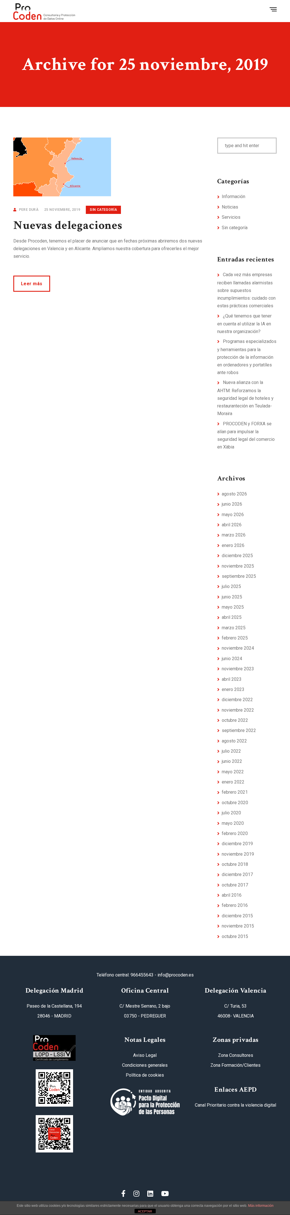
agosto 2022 (234, 741)
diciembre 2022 (237, 699)
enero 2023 (233, 689)
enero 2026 (233, 545)
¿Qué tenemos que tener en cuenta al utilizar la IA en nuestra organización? (244, 323)
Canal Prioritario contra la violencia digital (235, 1105)
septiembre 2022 (239, 730)
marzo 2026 (234, 535)
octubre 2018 (235, 864)
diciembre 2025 (237, 555)
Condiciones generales (145, 1065)
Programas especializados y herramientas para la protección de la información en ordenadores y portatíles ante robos (246, 357)
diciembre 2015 (237, 915)
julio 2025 (231, 586)
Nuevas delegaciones (67, 225)
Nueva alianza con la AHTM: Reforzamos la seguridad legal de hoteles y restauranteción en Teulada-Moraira (245, 398)
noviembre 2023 (238, 668)
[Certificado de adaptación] (54, 1088)
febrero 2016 (235, 905)
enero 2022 (233, 782)
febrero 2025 (235, 638)
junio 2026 (232, 504)
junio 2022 (232, 761)
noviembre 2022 (238, 710)
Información (233, 196)
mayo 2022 (233, 771)
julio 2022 (231, 751)
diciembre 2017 (237, 874)
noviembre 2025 (238, 566)
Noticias (230, 207)
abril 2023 (232, 679)
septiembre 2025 (239, 576)
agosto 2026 (234, 494)
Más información (261, 1206)
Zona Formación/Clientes (235, 1065)
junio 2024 (232, 658)
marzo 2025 (234, 627)
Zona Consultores (235, 1055)
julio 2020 (231, 812)
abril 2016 (232, 895)
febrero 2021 (235, 792)
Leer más (31, 283)
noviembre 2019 (238, 854)
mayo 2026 (233, 514)
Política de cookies (145, 1075)
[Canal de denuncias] (54, 1133)
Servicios (231, 217)
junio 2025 (232, 597)
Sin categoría (103, 210)
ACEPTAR (145, 1211)
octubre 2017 (235, 885)
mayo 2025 (233, 607)
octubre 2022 (235, 720)
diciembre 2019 (237, 843)
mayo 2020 (233, 823)
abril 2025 (232, 617)
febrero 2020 (235, 833)
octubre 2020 (235, 802)
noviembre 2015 (238, 926)
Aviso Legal (145, 1055)
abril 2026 (232, 524)
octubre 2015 (235, 936)
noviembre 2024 (238, 648)
